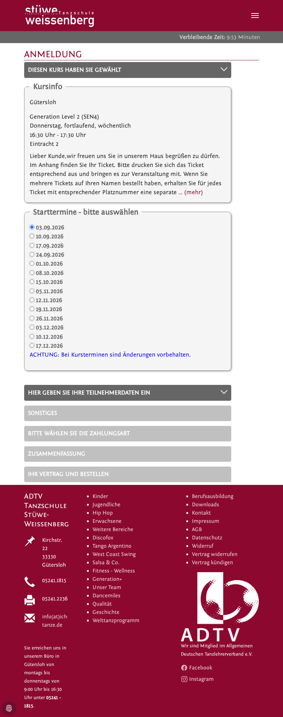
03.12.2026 (50, 327)
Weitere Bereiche (112, 529)
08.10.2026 (50, 273)
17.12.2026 (49, 345)
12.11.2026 (49, 300)
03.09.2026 (50, 227)
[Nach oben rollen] (267, 701)
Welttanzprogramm (115, 620)
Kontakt (201, 513)
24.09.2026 (50, 254)
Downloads (205, 504)
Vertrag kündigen (212, 562)
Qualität (102, 604)
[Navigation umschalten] (255, 15)
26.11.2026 (49, 318)
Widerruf (202, 546)
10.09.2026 (50, 236)
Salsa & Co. (105, 562)
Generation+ (107, 579)
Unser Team (106, 587)
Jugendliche (106, 504)
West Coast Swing (114, 554)
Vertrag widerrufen (214, 554)
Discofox (102, 538)
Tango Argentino (111, 546)
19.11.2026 (49, 309)
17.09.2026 (50, 245)
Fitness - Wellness (113, 571)
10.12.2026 (49, 336)
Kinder (100, 496)
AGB (197, 529)
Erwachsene (106, 521)
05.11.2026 (49, 291)
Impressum (205, 521)
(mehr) (193, 192)
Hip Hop (102, 513)
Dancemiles (106, 595)
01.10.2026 (49, 263)
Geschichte (105, 612)
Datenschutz (207, 538)
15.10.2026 (49, 282)
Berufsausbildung (212, 496)
